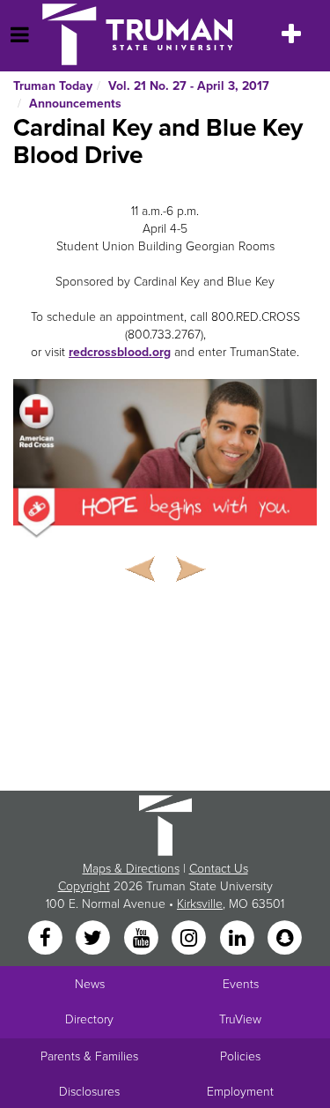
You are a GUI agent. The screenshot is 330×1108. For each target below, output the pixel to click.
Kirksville (200, 903)
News (90, 984)
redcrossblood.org (120, 352)
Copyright (84, 886)
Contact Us (218, 868)
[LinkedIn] (238, 938)
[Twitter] (95, 938)
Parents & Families (89, 1056)
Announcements (75, 103)
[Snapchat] (284, 938)
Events (241, 984)
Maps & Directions (131, 868)
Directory (89, 1019)
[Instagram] (191, 938)
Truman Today (52, 85)
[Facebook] (46, 938)
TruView (240, 1019)
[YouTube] (142, 938)
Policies (240, 1056)
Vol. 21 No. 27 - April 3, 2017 (188, 85)
